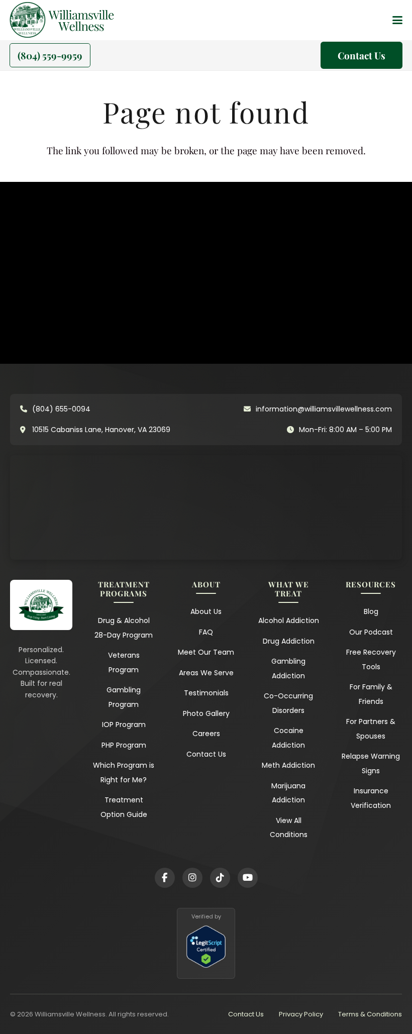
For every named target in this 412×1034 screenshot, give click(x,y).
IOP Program (124, 724)
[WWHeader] (81, 20)
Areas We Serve (206, 673)
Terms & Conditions (370, 1014)
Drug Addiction (289, 641)
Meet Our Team (206, 652)
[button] (397, 20)
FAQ (206, 632)
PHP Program (123, 745)
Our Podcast (371, 632)
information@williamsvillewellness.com (324, 409)
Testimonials (206, 693)
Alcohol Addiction (288, 620)
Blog (371, 611)
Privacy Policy (301, 1014)
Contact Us (206, 754)
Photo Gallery (206, 713)
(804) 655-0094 (61, 409)
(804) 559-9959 (50, 55)
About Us (206, 611)
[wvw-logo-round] (28, 20)
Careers (206, 734)
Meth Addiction (288, 765)
